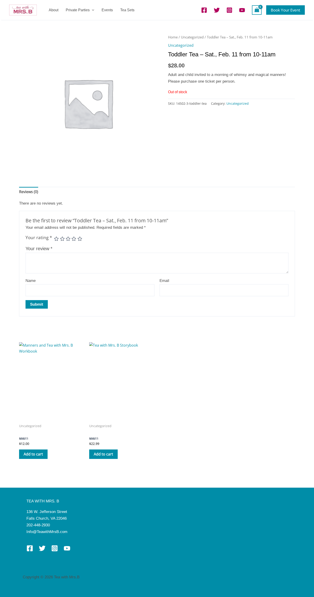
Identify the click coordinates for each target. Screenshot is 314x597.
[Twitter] (217, 10)
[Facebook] (204, 10)
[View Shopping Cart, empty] (257, 9)
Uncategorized (192, 37)
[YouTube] (242, 10)
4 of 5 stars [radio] (73, 238)
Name (31, 280)
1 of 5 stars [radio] (56, 238)
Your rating (39, 238)
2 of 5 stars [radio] (62, 238)
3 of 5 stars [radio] (68, 238)
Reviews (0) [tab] (28, 191)
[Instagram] (229, 10)
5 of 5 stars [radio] (79, 238)
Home (173, 37)
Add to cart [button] (33, 454)
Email (164, 280)
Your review (39, 248)
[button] (92, 10)
